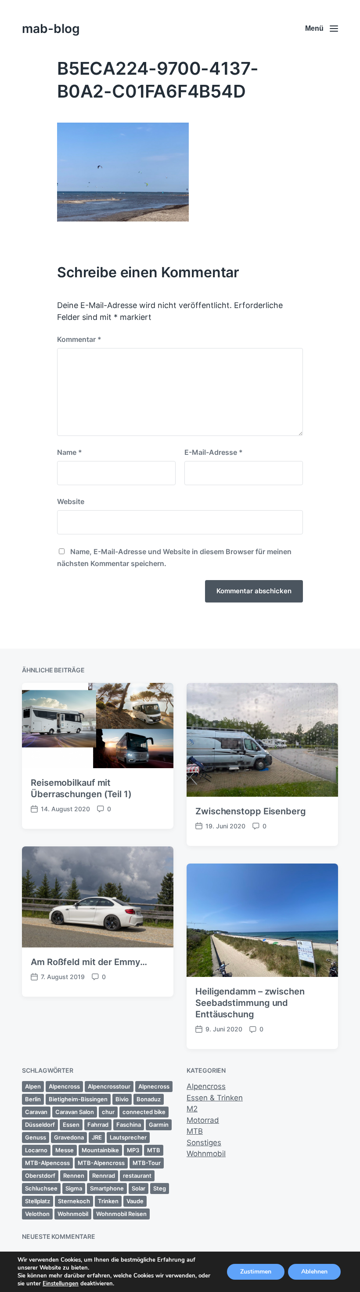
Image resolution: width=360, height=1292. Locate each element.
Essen (71, 1124)
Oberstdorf (40, 1175)
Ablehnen (314, 1271)
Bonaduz (149, 1099)
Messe (64, 1150)
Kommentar (79, 339)
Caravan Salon (74, 1111)
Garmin (159, 1124)
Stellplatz (37, 1201)
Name (69, 452)
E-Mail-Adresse (213, 452)
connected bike (144, 1111)
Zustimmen (255, 1271)
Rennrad (103, 1175)
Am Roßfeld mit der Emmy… (89, 962)
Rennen (73, 1175)
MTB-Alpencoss (47, 1162)
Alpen (33, 1086)
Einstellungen (61, 1284)
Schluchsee (41, 1188)
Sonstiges (204, 1142)
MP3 (133, 1150)
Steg (159, 1188)
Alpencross (64, 1086)
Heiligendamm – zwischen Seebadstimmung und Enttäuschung (250, 1003)
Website (70, 501)
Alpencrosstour (109, 1086)
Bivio (122, 1099)
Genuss (35, 1137)
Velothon (37, 1213)
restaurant (137, 1175)
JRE (97, 1137)
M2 (192, 1108)
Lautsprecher (128, 1137)
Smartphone (107, 1188)
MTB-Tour (147, 1162)
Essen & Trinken (215, 1097)
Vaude (135, 1201)
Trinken (108, 1201)
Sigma (73, 1188)
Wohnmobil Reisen (121, 1213)
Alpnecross (153, 1086)
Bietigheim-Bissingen (78, 1099)
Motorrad (203, 1120)
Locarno (36, 1150)
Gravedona (69, 1137)
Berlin (33, 1099)
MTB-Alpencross (101, 1162)
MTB (153, 1150)
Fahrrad (97, 1124)
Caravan (36, 1111)
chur (108, 1111)
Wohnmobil (73, 1213)
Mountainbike (100, 1150)
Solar (138, 1188)
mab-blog (51, 28)
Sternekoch (74, 1201)
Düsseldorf (40, 1124)
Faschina (128, 1124)
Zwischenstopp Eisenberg (250, 811)
